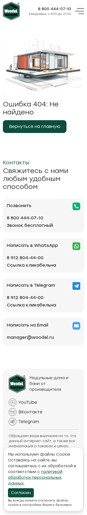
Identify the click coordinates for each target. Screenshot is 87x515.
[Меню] (79, 11)
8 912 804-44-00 (25, 257)
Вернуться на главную (34, 126)
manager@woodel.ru (30, 337)
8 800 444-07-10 (54, 9)
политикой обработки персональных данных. (35, 477)
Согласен (21, 492)
